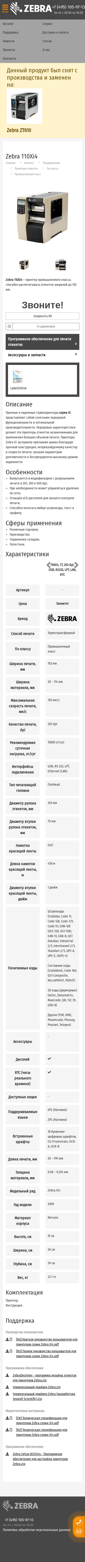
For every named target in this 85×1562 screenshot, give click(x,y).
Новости (8, 41)
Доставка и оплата (55, 33)
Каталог (8, 24)
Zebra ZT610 (19, 130)
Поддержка (10, 33)
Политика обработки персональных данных (37, 1530)
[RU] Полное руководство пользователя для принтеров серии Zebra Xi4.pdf (46, 1353)
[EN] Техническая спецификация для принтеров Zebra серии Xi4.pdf (41, 1420)
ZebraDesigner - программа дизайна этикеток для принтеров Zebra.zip (44, 1377)
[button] (48, 565)
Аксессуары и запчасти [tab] (27, 355)
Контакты (9, 59)
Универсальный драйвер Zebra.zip (36, 1387)
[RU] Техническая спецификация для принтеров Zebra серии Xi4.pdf (41, 1432)
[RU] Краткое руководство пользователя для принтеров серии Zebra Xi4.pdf (46, 1342)
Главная (10, 163)
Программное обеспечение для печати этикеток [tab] (39, 342)
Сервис (47, 24)
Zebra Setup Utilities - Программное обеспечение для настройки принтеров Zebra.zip (40, 1459)
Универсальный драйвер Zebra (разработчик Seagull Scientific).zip (44, 1396)
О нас (46, 50)
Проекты (9, 50)
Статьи (47, 41)
